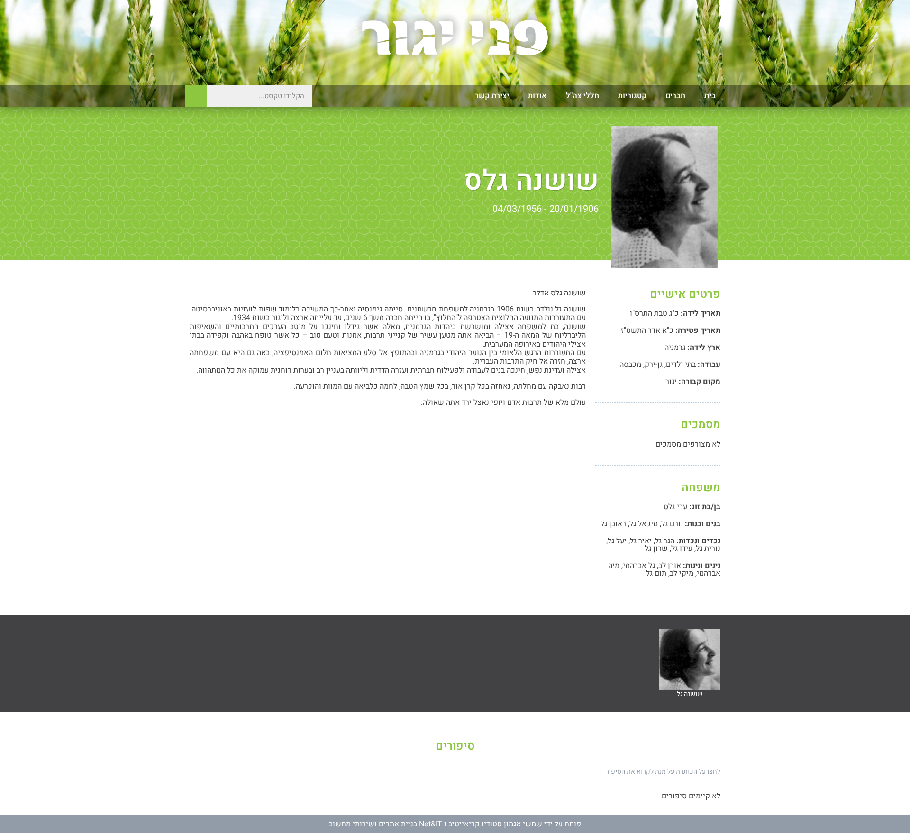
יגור (671, 381)
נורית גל (708, 548)
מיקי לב (681, 573)
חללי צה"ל (582, 95)
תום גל (656, 573)
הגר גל (664, 541)
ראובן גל (613, 524)
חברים (675, 95)
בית (710, 95)
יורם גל (672, 524)
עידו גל (681, 548)
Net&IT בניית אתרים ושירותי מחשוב (385, 824)
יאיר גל (641, 541)
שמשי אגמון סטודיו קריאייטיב (495, 824)
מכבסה (630, 364)
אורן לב (669, 565)
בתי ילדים (681, 364)
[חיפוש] (196, 96)
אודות (537, 95)
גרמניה (674, 347)
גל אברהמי (639, 565)
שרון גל (656, 548)
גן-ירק (654, 364)
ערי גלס (675, 507)
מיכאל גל (643, 524)
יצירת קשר (492, 95)
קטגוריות (632, 95)
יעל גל (617, 541)
